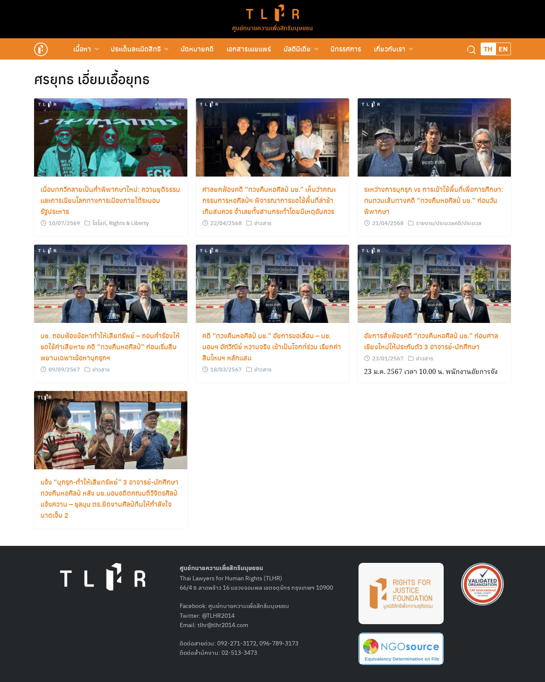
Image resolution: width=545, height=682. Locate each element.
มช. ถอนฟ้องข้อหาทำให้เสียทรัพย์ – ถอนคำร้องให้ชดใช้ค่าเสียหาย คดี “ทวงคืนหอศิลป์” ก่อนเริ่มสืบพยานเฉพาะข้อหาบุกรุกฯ (110, 346)
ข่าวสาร (263, 223)
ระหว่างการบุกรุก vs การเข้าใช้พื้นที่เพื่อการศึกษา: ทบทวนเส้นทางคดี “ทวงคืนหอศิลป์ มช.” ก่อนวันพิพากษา (433, 200)
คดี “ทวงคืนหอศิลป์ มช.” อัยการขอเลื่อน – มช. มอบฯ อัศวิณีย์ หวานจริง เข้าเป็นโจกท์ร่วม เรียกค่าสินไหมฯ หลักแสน (271, 346)
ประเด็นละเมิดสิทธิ (136, 49)
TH (488, 49)
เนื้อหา (82, 49)
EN (503, 49)
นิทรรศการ (345, 49)
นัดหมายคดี (197, 49)
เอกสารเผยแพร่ (249, 49)
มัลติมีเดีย (297, 49)
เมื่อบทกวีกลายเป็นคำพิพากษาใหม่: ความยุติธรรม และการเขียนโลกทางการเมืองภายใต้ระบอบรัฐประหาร (110, 200)
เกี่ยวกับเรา (389, 49)
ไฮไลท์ (99, 223)
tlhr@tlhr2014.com (223, 624)
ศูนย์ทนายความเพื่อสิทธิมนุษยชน (272, 27)
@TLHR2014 (218, 615)
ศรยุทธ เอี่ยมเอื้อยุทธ (92, 78)
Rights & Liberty (129, 223)
